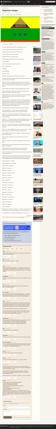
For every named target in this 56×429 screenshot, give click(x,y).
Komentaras (5, 409)
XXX (31, 4)
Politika (9, 4)
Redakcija (35, 4)
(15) (18, 10)
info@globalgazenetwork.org (30, 426)
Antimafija (12, 4)
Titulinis (2, 4)
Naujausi (7, 248)
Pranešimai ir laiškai (24, 4)
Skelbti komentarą (7, 417)
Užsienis (19, 4)
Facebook (7, 14)
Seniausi (12, 248)
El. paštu (14, 14)
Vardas (5, 405)
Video (29, 4)
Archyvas (39, 4)
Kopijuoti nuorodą (18, 14)
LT (44, 1)
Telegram (11, 14)
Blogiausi (21, 248)
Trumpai (6, 4)
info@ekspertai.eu (22, 217)
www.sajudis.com (27, 212)
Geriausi (17, 248)
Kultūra (16, 4)
